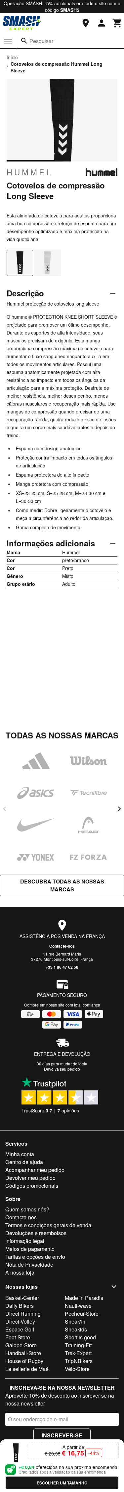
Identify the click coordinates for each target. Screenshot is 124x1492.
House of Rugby (24, 1361)
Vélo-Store (77, 1369)
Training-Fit (78, 1345)
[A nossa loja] (85, 23)
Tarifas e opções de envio (35, 1256)
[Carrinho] (117, 23)
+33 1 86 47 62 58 (62, 967)
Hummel (30, 172)
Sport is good (80, 1337)
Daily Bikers (19, 1305)
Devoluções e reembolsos (35, 1233)
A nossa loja (19, 1272)
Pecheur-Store (82, 1313)
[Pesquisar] (24, 40)
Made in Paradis (84, 1298)
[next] (119, 808)
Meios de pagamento (30, 1249)
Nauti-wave (78, 1305)
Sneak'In (75, 1321)
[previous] (4, 808)
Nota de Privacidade (29, 1264)
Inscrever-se (62, 1435)
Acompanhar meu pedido (34, 1170)
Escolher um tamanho (62, 1483)
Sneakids (76, 1329)
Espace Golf (19, 1329)
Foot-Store (17, 1337)
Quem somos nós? (27, 1209)
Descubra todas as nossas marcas (62, 885)
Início (12, 57)
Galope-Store (21, 1345)
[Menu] (8, 41)
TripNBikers (79, 1361)
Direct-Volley (20, 1321)
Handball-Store (23, 1353)
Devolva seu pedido (62, 1069)
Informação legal (24, 1241)
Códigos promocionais (31, 1185)
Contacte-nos (62, 946)
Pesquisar (41, 41)
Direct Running (23, 1313)
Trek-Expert (78, 1353)
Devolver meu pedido (30, 1177)
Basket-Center (22, 1298)
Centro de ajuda (24, 1162)
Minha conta (19, 1154)
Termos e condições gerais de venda (48, 1225)
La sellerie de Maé (27, 1369)
